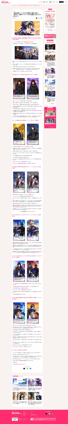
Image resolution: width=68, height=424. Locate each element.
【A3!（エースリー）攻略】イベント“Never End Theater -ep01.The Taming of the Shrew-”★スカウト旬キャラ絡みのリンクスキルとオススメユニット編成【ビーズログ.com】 (51, 64)
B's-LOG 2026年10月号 (50, 26)
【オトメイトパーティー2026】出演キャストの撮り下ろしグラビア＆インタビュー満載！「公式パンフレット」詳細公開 (20, 402)
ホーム (12, 5)
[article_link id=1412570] (31, 211)
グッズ (32, 411)
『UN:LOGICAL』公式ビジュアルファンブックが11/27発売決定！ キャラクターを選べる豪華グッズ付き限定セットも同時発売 (35, 389)
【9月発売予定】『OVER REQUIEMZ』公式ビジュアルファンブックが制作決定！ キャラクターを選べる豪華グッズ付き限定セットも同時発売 (51, 100)
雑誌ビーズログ (25, 413)
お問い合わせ (20, 418)
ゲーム (17, 5)
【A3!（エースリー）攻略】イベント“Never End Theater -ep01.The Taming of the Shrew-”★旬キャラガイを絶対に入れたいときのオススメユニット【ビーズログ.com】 (35, 403)
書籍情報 (24, 414)
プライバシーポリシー (25, 418)
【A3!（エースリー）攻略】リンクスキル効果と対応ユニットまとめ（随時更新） (51, 52)
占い (31, 413)
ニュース (15, 5)
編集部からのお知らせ (34, 414)
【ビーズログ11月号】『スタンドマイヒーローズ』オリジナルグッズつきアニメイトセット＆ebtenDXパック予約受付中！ (20, 389)
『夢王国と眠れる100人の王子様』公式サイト (19, 364)
